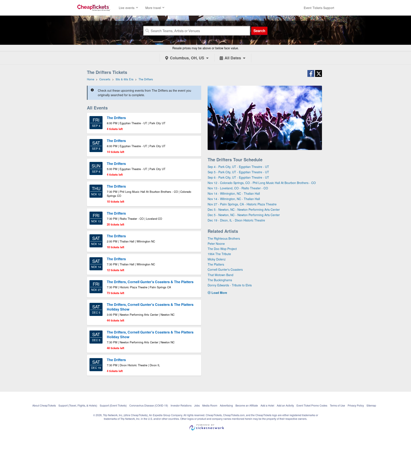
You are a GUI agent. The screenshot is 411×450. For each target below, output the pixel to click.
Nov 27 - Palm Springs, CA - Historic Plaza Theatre (242, 204)
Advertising (226, 405)
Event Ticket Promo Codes (311, 405)
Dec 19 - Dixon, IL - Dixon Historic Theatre (236, 220)
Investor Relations (181, 405)
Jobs (197, 405)
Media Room (209, 405)
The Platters (216, 264)
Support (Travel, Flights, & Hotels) (77, 405)
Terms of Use (337, 405)
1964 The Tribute (219, 254)
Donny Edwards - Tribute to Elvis (230, 285)
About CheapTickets (44, 405)
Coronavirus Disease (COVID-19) (148, 405)
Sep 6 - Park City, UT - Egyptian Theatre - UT (238, 177)
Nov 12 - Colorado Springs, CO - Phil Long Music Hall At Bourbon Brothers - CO (262, 183)
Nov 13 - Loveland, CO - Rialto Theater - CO (238, 188)
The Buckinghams (220, 280)
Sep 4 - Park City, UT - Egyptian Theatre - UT (238, 167)
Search (259, 30)
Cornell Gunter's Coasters (225, 269)
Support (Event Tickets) (113, 405)
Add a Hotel (267, 405)
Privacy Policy (356, 405)
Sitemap (371, 405)
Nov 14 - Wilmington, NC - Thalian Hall (234, 193)
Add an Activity (285, 405)
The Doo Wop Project (222, 249)
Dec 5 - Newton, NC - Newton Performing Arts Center (244, 209)
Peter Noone (216, 243)
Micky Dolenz (217, 259)
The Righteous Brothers (224, 238)
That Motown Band (220, 275)
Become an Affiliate (246, 405)
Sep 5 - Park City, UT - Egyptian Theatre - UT (238, 172)
